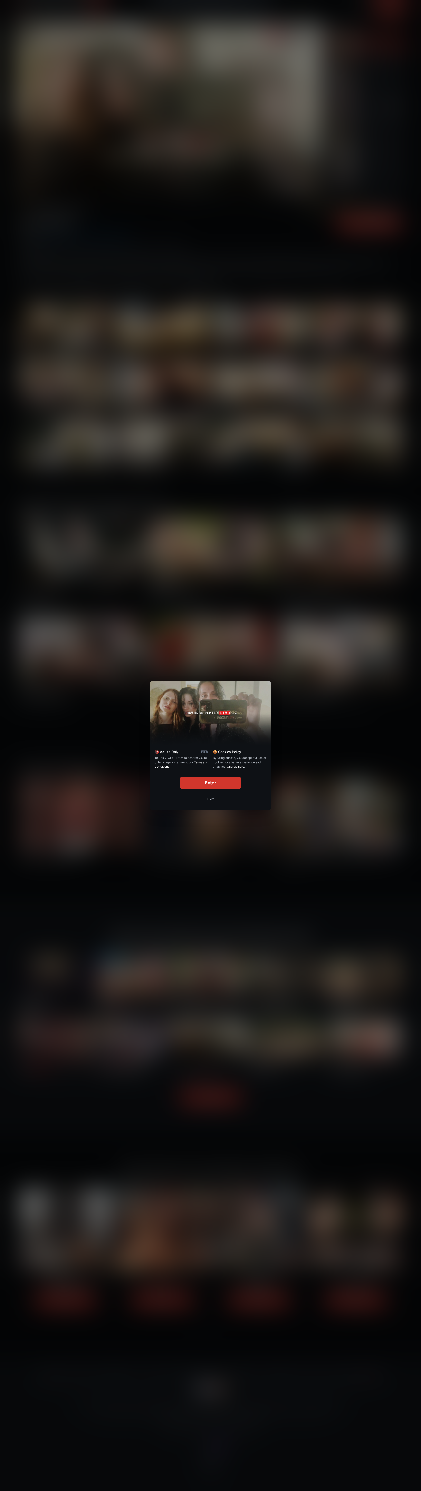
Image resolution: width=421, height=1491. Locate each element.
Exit (210, 799)
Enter (210, 782)
